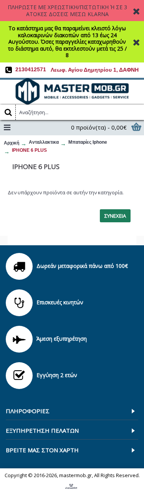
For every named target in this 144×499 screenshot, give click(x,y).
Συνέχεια (115, 215)
